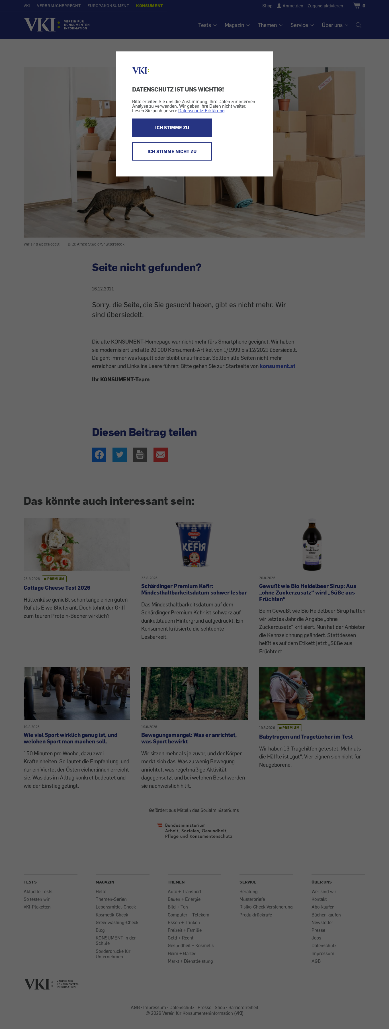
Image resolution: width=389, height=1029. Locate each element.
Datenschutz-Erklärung (201, 110)
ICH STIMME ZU (172, 127)
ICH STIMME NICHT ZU (172, 151)
